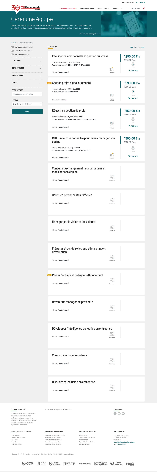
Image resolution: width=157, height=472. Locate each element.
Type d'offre (17, 75)
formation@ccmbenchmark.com (124, 442)
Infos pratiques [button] (103, 8)
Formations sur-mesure (53, 444)
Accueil (13, 42)
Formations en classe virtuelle (55, 435)
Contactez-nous (128, 2)
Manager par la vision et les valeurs (73, 222)
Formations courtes (22, 54)
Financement (83, 435)
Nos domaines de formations (21, 431)
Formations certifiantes (23, 51)
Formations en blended (52, 442)
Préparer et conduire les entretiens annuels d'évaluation (79, 250)
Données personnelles (32, 454)
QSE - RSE (14, 439)
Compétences (18, 68)
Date (143, 47)
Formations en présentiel (53, 439)
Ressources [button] (117, 8)
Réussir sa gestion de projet (69, 110)
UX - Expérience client (18, 437)
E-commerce (15, 435)
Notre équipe (83, 439)
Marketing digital (16, 444)
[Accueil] (25, 9)
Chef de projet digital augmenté (71, 83)
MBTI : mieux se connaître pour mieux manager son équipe (83, 139)
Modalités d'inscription (86, 442)
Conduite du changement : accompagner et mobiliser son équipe (78, 170)
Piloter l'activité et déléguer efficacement (77, 275)
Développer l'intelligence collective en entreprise (82, 328)
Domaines (16, 60)
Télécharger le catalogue (87, 437)
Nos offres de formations (54, 431)
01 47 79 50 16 (140, 2)
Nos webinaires (84, 444)
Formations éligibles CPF (24, 47)
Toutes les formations (68, 8)
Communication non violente (69, 355)
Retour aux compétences (90, 34)
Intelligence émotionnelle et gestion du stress (80, 56)
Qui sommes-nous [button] (87, 8)
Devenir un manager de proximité (72, 302)
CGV (21, 454)
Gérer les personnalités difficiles (72, 195)
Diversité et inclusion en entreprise (73, 382)
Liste (135, 47)
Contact (14, 454)
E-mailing (14, 442)
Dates (14, 83)
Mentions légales (46, 454)
